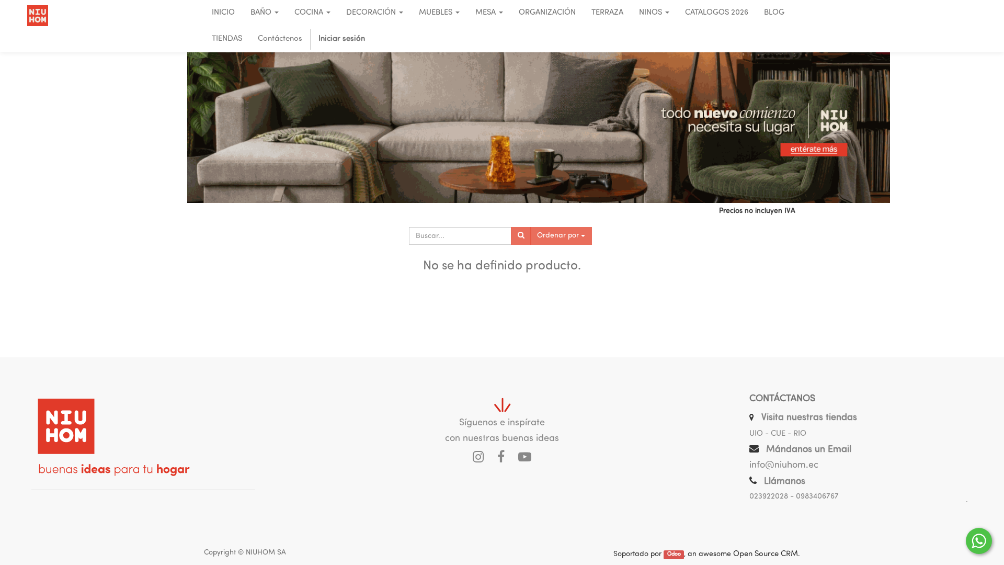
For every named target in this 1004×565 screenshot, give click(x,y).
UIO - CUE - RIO (777, 434)
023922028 (768, 497)
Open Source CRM (765, 554)
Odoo (674, 555)
